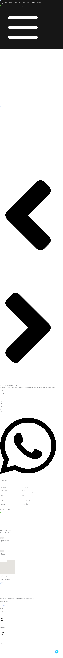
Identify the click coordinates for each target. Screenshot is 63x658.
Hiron (2, 620)
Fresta (2, 616)
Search (2, 538)
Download (33, 2)
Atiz (2, 611)
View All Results (3, 558)
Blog (24, 2)
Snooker (2, 625)
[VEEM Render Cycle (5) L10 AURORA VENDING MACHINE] (26, 132)
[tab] (29, 480)
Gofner (2, 618)
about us (10, 2)
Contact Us (39, 2)
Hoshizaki (3, 622)
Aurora (1, 525)
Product (15, 2)
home (6, 2)
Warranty (28, 2)
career (20, 2)
